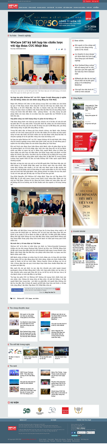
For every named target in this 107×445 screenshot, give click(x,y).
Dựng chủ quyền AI (91, 115)
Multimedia (75, 441)
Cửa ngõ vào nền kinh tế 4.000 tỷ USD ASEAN (58, 324)
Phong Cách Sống (79, 7)
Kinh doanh (42, 439)
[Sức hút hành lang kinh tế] (61, 351)
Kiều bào (58, 441)
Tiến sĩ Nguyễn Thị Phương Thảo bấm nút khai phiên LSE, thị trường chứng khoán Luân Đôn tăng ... (58, 334)
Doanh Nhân (41, 7)
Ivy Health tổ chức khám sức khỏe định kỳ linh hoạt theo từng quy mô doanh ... (28, 324)
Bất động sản (67, 7)
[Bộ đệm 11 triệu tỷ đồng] (15, 351)
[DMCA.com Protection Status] (76, 435)
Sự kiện (14, 402)
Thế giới (89, 7)
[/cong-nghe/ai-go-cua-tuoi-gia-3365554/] (78, 124)
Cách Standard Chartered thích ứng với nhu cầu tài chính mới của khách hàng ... (92, 264)
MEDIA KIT (23, 420)
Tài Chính (58, 7)
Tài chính (77, 439)
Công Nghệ (32, 7)
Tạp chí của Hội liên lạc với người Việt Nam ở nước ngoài (19, 1)
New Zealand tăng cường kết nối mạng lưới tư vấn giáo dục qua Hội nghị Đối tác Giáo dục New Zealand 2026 (84, 69)
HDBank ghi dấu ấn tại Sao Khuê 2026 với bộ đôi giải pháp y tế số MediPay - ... (59, 316)
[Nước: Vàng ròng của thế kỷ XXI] (30, 351)
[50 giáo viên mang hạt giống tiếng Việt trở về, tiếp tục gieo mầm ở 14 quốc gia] (45, 382)
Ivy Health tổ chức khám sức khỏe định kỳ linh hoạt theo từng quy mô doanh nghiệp (85, 57)
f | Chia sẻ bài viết (17, 290)
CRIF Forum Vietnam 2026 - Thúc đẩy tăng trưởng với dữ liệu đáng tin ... (27, 374)
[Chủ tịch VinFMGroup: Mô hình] (92, 239)
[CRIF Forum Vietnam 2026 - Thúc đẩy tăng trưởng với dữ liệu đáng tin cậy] (14, 373)
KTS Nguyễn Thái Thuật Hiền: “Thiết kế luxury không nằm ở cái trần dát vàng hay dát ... (78, 247)
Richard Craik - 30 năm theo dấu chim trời (78, 262)
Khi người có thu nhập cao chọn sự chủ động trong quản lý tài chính (27, 315)
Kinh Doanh (23, 7)
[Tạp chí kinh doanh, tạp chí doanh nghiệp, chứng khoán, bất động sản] (13, 6)
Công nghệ (51, 439)
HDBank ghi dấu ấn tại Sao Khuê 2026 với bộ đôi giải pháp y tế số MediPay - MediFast (85, 81)
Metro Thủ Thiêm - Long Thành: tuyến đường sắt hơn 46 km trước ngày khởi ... (58, 374)
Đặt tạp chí (95, 1)
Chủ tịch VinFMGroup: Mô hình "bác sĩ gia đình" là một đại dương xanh (91, 247)
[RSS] (62, 49)
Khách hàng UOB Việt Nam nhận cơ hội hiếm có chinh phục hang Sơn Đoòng (59, 393)
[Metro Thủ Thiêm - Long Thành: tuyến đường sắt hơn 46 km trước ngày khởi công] (45, 373)
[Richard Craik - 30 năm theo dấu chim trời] (79, 256)
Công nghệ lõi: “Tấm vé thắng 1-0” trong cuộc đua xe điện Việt (91, 108)
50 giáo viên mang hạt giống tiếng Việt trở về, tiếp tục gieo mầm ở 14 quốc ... (58, 384)
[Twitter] (59, 49)
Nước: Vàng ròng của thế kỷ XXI (30, 357)
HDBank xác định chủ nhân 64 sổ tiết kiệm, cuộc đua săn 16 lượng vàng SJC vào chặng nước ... (28, 391)
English (88, 1)
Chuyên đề (50, 7)
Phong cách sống (44, 441)
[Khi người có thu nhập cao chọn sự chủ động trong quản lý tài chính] (14, 315)
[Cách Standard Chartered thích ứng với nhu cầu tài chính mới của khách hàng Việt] (92, 256)
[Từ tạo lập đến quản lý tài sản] (46, 351)
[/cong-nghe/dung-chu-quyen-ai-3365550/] (78, 116)
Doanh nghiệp (67, 441)
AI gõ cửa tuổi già (90, 123)
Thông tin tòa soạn (84, 420)
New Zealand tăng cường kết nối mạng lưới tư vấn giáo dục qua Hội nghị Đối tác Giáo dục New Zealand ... (28, 335)
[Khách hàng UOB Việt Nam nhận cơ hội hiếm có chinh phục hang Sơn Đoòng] (45, 391)
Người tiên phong (60, 439)
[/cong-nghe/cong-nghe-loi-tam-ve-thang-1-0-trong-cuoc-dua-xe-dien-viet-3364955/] (78, 106)
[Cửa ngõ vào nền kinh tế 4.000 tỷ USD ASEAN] (45, 324)
